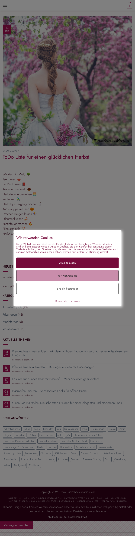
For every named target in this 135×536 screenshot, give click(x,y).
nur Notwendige (67, 275)
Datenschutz (61, 301)
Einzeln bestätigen (67, 288)
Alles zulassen (67, 263)
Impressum (74, 301)
